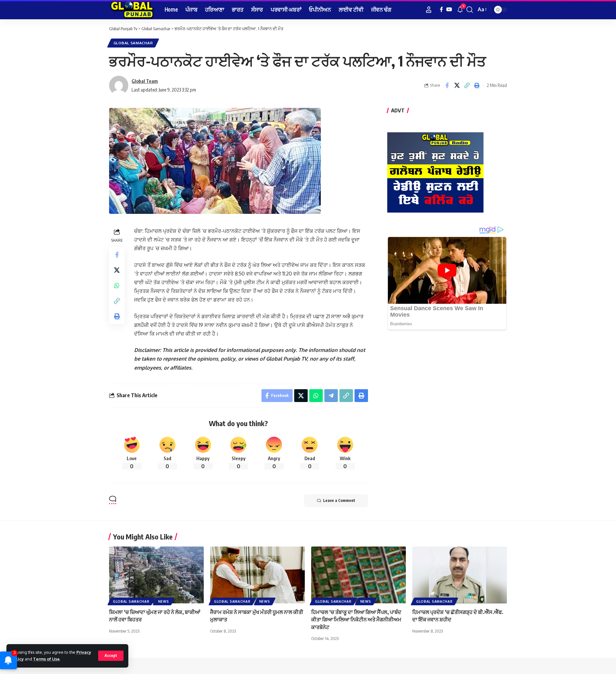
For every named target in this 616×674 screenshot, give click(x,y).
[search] (469, 9)
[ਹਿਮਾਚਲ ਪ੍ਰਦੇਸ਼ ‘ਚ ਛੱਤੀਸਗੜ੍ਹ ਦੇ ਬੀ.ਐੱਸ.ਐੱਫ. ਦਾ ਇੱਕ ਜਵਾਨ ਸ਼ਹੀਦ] (459, 575)
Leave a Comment (339, 500)
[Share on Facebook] (446, 85)
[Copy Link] (466, 85)
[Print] (476, 85)
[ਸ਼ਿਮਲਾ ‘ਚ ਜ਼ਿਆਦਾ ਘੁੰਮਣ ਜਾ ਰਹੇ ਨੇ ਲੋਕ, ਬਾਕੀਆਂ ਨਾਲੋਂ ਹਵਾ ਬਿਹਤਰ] (156, 575)
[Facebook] (441, 9)
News (163, 601)
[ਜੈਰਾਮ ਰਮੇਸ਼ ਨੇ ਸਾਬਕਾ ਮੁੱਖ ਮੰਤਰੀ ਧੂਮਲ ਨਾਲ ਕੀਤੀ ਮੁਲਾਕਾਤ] (257, 575)
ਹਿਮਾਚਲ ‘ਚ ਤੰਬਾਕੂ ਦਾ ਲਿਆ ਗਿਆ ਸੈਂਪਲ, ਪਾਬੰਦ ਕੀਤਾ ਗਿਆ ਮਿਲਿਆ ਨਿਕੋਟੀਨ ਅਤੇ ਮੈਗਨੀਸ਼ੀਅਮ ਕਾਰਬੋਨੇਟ (356, 619)
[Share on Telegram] (331, 395)
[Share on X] (456, 85)
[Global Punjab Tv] (131, 9)
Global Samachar (133, 42)
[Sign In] (428, 9)
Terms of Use (46, 658)
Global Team (145, 81)
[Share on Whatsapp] (116, 285)
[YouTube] (449, 9)
